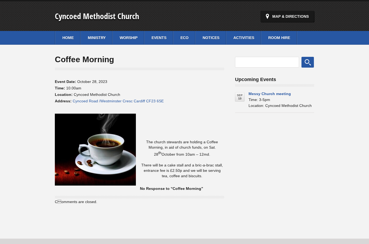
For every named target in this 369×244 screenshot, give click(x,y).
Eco (184, 38)
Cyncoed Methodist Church (97, 16)
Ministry (97, 38)
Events (159, 38)
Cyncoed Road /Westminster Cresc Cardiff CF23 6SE (118, 101)
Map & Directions (290, 16)
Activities (243, 38)
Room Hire (279, 38)
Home (68, 38)
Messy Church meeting (270, 94)
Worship (128, 38)
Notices (211, 38)
